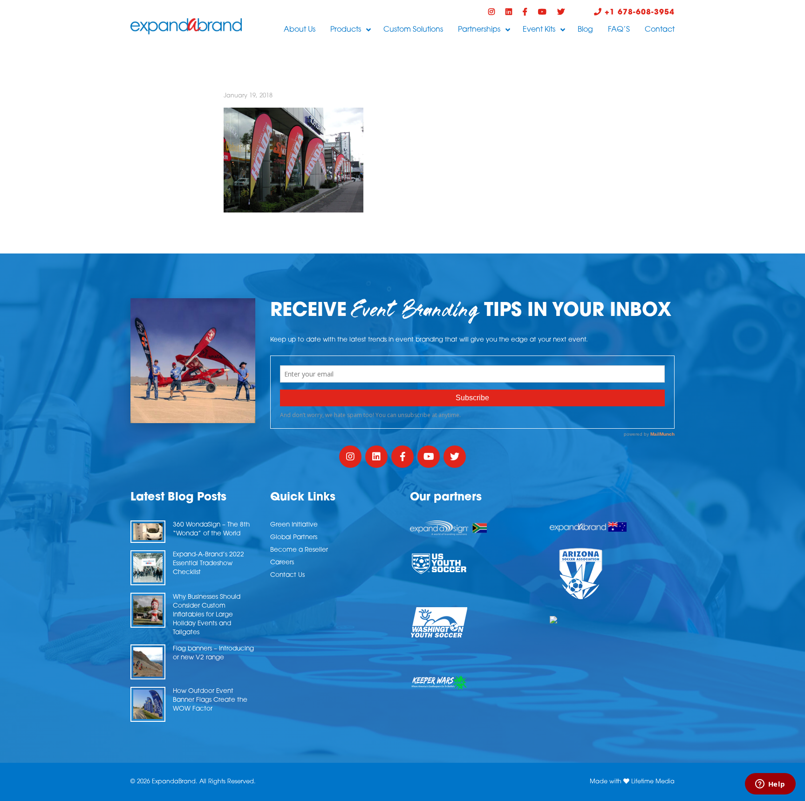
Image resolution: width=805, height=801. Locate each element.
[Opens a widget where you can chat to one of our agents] (770, 784)
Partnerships (479, 30)
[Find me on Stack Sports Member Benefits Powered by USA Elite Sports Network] (612, 619)
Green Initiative (294, 525)
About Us (299, 30)
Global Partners (293, 537)
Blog (585, 30)
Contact (660, 30)
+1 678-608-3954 (638, 12)
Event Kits (539, 30)
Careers (282, 563)
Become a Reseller (299, 550)
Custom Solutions (413, 30)
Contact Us (287, 575)
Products (345, 30)
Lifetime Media (653, 782)
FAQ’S (619, 30)
